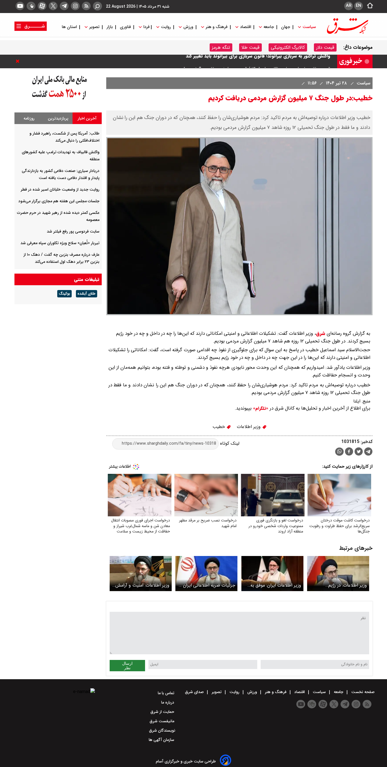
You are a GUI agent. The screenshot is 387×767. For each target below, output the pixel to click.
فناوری (125, 27)
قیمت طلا (250, 47)
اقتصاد (245, 27)
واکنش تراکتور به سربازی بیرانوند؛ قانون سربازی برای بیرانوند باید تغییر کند (258, 61)
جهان (285, 27)
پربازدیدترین (58, 118)
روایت (166, 27)
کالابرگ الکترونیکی (288, 47)
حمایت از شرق (162, 712)
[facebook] (349, 452)
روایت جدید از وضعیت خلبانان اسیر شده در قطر (60, 189)
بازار (109, 27)
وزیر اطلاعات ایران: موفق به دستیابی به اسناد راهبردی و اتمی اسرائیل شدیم (275, 585)
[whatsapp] (339, 452)
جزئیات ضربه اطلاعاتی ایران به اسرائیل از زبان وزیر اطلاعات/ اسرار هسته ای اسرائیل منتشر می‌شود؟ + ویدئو (206, 585)
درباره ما (168, 702)
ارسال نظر (127, 665)
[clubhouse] (31, 6)
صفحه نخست (362, 692)
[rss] (86, 6)
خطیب (219, 426)
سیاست (309, 27)
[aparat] (42, 6)
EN (358, 5)
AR (348, 5)
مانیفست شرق (162, 721)
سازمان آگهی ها (162, 740)
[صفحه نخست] (368, 6)
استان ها (70, 27)
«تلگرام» (260, 408)
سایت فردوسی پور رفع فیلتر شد (73, 231)
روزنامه (29, 118)
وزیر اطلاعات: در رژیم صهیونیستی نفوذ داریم (346, 585)
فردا (146, 27)
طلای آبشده (86, 294)
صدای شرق (195, 692)
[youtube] (20, 6)
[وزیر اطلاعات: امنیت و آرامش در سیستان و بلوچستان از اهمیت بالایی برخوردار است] (141, 573)
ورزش (188, 27)
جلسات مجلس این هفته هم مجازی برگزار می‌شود (58, 201)
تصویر (94, 27)
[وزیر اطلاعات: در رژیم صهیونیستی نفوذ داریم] (338, 573)
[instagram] (75, 6)
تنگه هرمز (221, 47)
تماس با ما (166, 693)
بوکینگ (64, 294)
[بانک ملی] (58, 99)
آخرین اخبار (87, 118)
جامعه (268, 27)
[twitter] (53, 6)
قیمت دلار (325, 47)
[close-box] (19, 61)
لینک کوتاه (229, 443)
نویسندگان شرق (162, 730)
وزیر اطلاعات (249, 426)
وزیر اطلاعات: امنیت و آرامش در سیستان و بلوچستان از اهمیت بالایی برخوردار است (142, 585)
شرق (320, 333)
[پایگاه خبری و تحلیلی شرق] (347, 33)
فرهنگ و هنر (217, 27)
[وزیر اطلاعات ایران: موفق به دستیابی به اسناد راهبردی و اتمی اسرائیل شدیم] (272, 573)
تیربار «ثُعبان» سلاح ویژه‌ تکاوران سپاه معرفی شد (59, 243)
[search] (97, 6)
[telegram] (64, 6)
